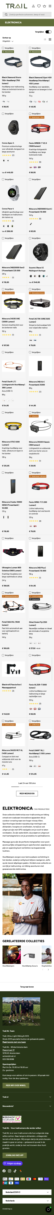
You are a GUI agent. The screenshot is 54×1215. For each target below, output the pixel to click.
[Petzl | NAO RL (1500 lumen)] (13, 606)
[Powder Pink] (35, 276)
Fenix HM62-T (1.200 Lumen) (38, 503)
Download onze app (14, 1155)
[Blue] (35, 340)
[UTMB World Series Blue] (39, 276)
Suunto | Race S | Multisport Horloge (37, 269)
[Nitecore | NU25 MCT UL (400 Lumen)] (13, 734)
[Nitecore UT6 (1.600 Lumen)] (13, 426)
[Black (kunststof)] (8, 226)
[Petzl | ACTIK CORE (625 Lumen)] (40, 303)
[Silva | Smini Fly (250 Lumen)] (40, 606)
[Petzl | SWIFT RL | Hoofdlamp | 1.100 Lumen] (40, 734)
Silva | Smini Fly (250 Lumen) (38, 623)
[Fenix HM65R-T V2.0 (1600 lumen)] (40, 127)
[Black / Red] (30, 167)
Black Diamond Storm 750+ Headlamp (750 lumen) (11, 80)
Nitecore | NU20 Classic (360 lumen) (39, 443)
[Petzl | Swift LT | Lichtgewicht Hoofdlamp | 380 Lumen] (13, 366)
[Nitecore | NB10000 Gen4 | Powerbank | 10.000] (40, 193)
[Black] (3, 101)
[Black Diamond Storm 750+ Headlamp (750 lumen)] (13, 61)
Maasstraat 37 (9, 1050)
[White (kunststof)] (3, 226)
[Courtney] (43, 276)
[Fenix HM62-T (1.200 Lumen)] (40, 486)
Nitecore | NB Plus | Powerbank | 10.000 (37, 569)
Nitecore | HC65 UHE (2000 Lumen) (11, 320)
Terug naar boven (27, 987)
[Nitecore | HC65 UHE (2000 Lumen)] (13, 303)
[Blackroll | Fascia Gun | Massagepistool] (13, 669)
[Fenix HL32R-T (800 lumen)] (40, 669)
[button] (44, 6)
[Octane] (39, 101)
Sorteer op (7, 38)
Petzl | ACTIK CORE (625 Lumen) (39, 320)
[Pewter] (8, 101)
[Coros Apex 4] (13, 127)
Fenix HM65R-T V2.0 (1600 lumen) (38, 144)
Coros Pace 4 (8, 208)
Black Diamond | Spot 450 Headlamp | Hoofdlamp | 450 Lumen (40, 80)
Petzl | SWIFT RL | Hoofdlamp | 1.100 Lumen (40, 752)
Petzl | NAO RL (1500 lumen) (11, 623)
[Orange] (39, 766)
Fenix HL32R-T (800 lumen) (38, 686)
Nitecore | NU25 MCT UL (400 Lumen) (12, 751)
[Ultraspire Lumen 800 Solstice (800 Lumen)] (13, 552)
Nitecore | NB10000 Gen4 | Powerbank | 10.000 (40, 210)
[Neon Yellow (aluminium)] (12, 226)
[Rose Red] (35, 708)
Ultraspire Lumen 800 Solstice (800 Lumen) (11, 569)
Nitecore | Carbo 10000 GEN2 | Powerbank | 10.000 (12, 505)
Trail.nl (10, 1209)
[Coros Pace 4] (13, 193)
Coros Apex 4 (8, 143)
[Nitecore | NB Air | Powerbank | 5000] (40, 366)
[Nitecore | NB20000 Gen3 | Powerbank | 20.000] (13, 252)
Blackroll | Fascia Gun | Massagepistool (11, 686)
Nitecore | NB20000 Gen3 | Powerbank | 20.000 (13, 269)
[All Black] (30, 276)
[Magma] (35, 526)
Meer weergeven (27, 793)
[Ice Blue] (3, 517)
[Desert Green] (12, 400)
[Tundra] (43, 101)
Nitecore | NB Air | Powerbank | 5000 (37, 383)
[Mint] (35, 643)
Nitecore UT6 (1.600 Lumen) (11, 443)
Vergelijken (39, 32)
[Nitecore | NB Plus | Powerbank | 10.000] (40, 552)
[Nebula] (35, 167)
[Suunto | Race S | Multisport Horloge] (40, 252)
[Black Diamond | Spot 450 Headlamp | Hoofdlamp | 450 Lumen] (40, 61)
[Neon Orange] (8, 517)
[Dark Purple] (39, 167)
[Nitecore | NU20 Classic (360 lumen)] (40, 426)
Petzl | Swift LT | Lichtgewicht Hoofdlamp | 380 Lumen (13, 384)
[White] (8, 160)
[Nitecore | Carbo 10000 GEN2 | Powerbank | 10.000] (13, 486)
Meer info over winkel (16, 1085)
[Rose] (39, 643)
